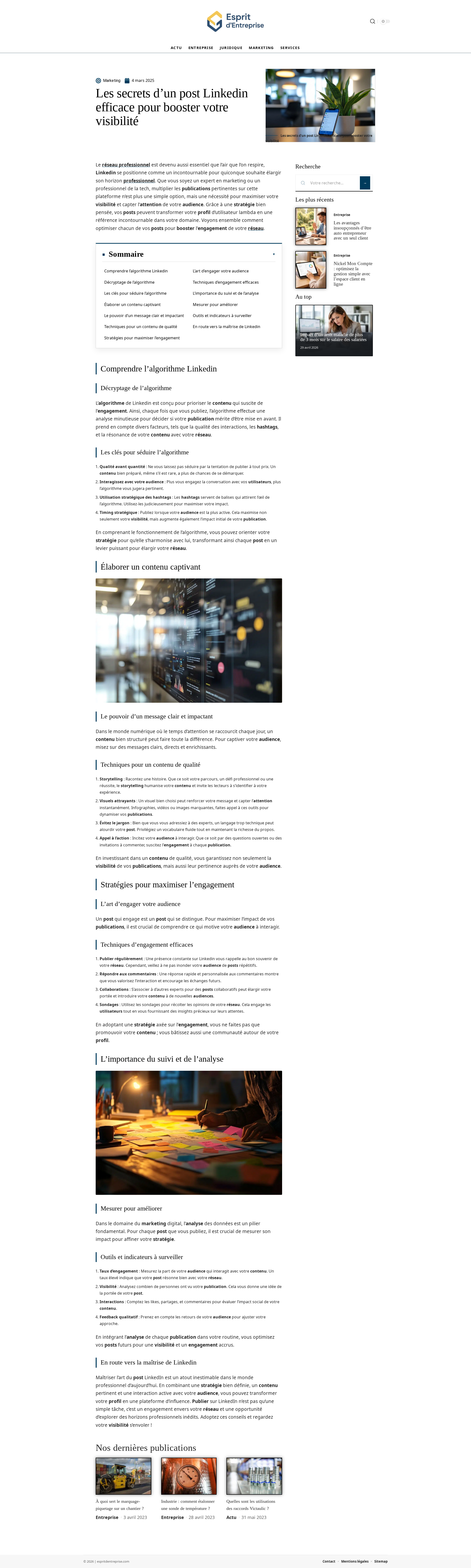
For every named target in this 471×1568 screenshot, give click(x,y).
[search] (372, 21)
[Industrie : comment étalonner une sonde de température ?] (189, 1476)
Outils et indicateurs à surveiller (222, 315)
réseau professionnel (126, 165)
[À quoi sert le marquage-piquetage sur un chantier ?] (123, 1476)
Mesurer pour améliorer (215, 304)
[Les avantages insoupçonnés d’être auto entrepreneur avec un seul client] (311, 226)
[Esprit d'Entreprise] (235, 21)
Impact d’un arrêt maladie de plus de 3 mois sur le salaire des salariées (333, 337)
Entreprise (107, 1517)
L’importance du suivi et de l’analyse (226, 293)
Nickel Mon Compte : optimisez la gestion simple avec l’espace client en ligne (353, 273)
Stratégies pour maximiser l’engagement (142, 338)
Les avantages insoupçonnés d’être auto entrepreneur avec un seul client (352, 230)
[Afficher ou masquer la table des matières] (209, 254)
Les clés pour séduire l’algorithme (135, 293)
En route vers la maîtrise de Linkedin (226, 326)
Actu (231, 1517)
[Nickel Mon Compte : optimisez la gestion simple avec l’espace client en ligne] (311, 269)
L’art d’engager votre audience (221, 271)
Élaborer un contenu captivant (132, 304)
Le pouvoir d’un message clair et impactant (144, 315)
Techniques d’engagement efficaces (226, 282)
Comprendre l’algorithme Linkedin (136, 271)
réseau (255, 228)
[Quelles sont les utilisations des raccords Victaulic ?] (254, 1476)
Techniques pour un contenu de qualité (140, 326)
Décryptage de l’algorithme (129, 282)
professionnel (139, 181)
